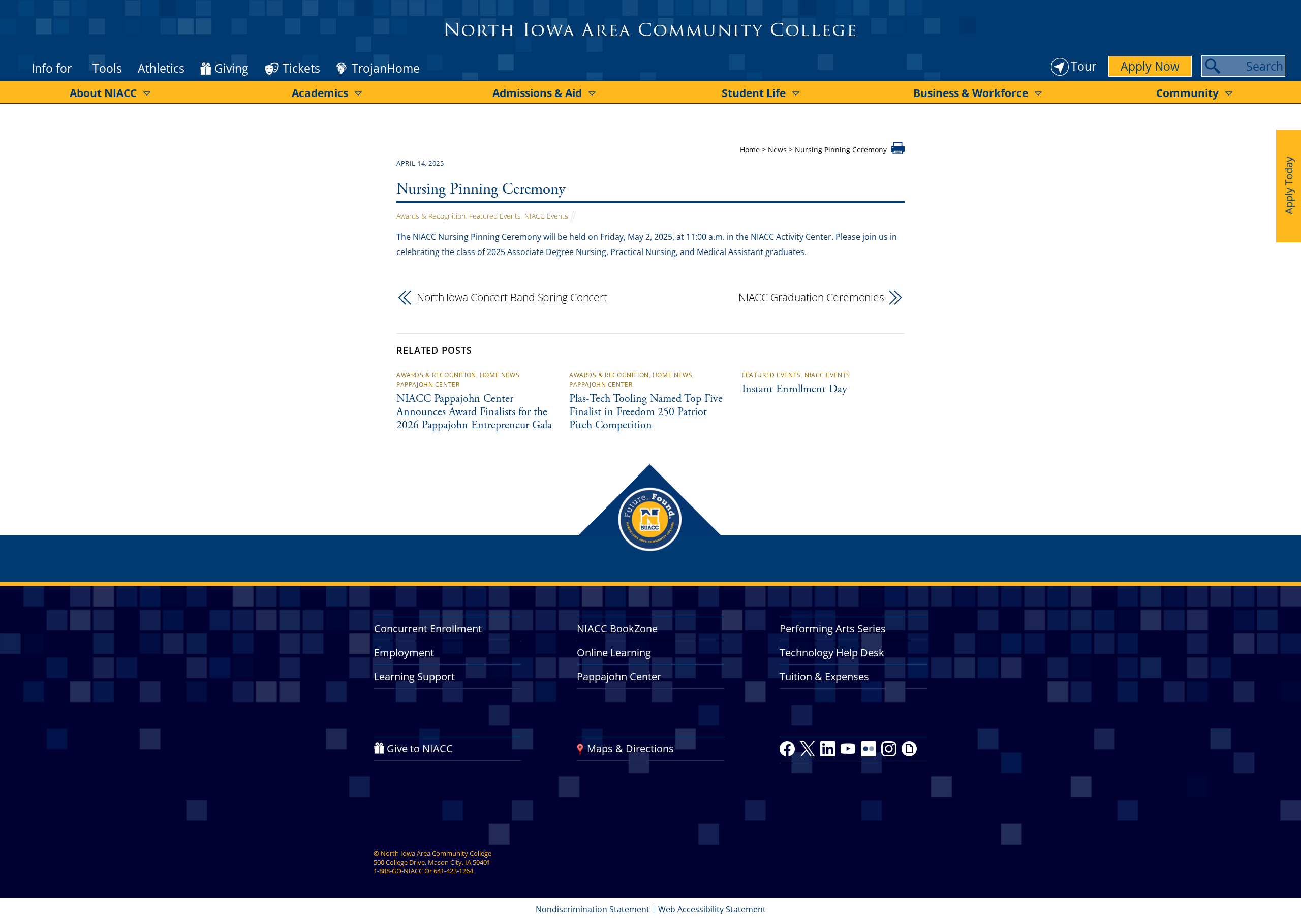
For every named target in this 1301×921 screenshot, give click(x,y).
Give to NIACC (420, 748)
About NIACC (103, 93)
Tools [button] (107, 68)
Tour (1083, 66)
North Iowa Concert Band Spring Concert (512, 297)
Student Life (754, 93)
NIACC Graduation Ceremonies (811, 297)
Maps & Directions (630, 748)
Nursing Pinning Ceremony (481, 190)
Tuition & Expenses (824, 676)
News (777, 149)
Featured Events (495, 216)
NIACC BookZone (617, 629)
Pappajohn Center (427, 384)
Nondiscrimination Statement (592, 909)
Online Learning (614, 652)
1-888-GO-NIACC (398, 870)
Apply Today (1288, 185)
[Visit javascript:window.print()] (898, 151)
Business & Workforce (970, 93)
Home (750, 149)
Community (1187, 93)
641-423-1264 (453, 870)
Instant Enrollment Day (794, 389)
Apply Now (1150, 66)
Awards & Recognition (431, 216)
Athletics (161, 68)
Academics (320, 93)
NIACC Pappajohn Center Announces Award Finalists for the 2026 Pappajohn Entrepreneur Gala (474, 412)
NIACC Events (546, 216)
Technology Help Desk (832, 652)
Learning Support (414, 676)
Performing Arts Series (833, 629)
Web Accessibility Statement (712, 909)
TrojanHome (386, 68)
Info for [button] (52, 68)
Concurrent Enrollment (428, 629)
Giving (231, 68)
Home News (499, 375)
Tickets (301, 68)
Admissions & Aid (537, 93)
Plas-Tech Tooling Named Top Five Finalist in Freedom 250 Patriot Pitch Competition (646, 412)
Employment (404, 652)
